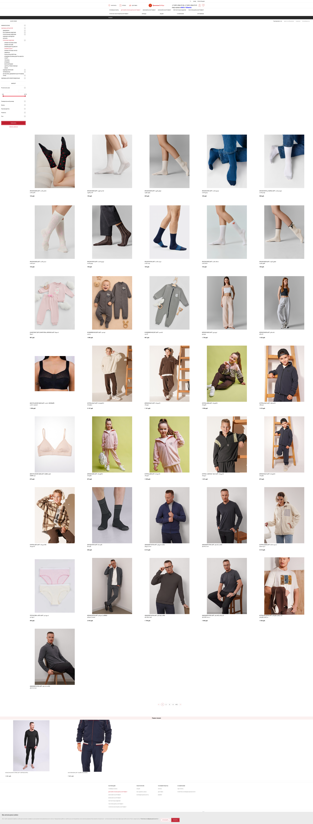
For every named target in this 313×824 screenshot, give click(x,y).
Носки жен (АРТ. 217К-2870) (210, 261)
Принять (175, 820)
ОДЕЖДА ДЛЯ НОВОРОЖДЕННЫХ (10, 78)
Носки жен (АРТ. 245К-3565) (153, 190)
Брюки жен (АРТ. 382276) (266, 332)
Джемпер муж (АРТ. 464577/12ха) (155, 544)
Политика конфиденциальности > (150, 818)
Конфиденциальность (143, 794)
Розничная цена (5, 87)
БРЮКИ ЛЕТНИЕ (8, 44)
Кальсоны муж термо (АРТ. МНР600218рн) (16, 772)
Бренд (2, 105)
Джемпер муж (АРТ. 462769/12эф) (155, 615)
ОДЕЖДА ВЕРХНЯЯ (8, 70)
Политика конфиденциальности (186, 791)
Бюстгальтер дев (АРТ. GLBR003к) (40, 474)
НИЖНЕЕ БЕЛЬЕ (5, 25)
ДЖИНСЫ (7, 52)
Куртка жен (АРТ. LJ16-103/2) (268, 544)
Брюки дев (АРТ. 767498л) (95, 474)
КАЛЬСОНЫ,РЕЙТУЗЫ (10, 54)
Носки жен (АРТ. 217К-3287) (38, 190)
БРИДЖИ (7, 62)
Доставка (160, 791)
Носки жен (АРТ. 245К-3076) (95, 190)
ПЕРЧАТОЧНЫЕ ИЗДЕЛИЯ (179, 10)
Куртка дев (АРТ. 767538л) (209, 403)
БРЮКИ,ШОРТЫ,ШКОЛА (10, 46)
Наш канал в (178, 7)
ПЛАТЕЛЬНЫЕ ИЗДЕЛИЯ (9, 34)
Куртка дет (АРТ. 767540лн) (38, 544)
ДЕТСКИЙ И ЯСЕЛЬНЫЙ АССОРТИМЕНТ (130, 10)
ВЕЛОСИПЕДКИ (8, 64)
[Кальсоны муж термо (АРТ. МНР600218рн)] (31, 737)
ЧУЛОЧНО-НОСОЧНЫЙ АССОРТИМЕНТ (118, 13)
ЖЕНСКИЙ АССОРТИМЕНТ (149, 10)
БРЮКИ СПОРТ (8, 48)
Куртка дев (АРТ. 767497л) (152, 474)
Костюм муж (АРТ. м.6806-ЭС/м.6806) (78, 772)
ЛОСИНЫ (6, 60)
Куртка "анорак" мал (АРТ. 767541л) (213, 474)
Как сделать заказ (141, 791)
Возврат (160, 794)
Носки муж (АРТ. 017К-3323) (210, 190)
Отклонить (165, 820)
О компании (180, 13)
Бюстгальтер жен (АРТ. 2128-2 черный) (42, 403)
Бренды (144, 13)
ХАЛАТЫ (5, 38)
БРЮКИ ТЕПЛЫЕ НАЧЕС (10, 50)
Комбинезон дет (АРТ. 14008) (154, 332)
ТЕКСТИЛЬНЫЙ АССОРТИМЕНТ (196, 10)
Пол (2, 116)
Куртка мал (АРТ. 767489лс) (95, 403)
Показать (13, 123)
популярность (306, 21)
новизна (298, 21)
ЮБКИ (6, 68)
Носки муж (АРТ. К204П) (94, 544)
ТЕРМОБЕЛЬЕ (6, 71)
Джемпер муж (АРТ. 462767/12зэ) (212, 544)
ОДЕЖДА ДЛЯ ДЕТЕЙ (7, 28)
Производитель (5, 108)
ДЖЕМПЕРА (6, 30)
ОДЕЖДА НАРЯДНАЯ (8, 36)
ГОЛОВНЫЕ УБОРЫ (114, 10)
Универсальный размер (7, 101)
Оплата (160, 788)
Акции (161, 13)
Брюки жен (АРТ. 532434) (209, 332)
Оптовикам (200, 13)
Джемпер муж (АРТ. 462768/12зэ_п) (213, 615)
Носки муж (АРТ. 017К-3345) (95, 261)
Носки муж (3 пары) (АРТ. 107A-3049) (270, 190)
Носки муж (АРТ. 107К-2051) (153, 261)
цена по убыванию (289, 21)
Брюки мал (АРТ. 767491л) (152, 403)
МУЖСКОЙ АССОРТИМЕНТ (164, 10)
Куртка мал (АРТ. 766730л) (267, 403)
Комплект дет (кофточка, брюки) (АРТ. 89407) (44, 332)
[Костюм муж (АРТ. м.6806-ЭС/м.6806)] (94, 737)
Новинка (3, 112)
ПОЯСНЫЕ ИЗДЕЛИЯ (8, 40)
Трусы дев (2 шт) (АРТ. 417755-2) (39, 615)
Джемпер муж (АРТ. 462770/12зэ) (40, 686)
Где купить (180, 788)
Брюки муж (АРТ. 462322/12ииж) (97, 615)
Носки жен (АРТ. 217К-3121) (38, 261)
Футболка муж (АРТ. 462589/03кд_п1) (270, 615)
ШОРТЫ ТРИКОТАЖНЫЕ (11, 66)
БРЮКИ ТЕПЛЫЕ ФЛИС (10, 42)
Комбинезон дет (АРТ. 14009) (96, 332)
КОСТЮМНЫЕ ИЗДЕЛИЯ (9, 32)
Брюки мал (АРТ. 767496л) (267, 474)
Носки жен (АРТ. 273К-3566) (267, 261)
